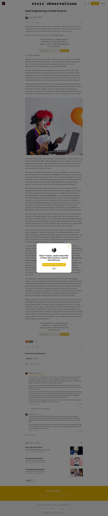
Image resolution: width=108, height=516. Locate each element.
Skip (54, 268)
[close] (69, 245)
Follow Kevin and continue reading (54, 264)
